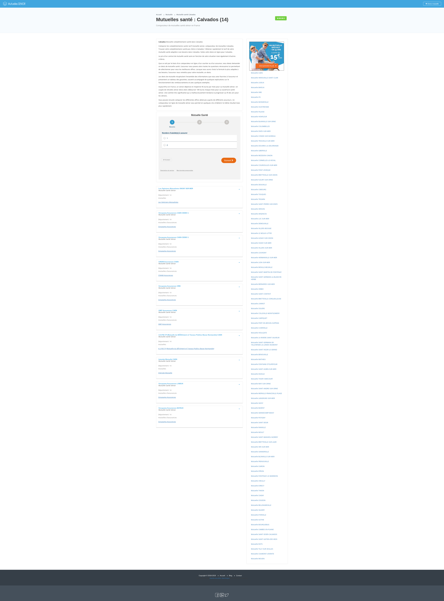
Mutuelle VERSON (258, 209)
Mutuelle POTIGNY (258, 418)
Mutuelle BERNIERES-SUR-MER (263, 284)
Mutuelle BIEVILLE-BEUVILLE (261, 267)
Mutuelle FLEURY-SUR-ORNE (262, 180)
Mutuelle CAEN (257, 73)
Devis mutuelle (433, 4)
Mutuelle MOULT (257, 432)
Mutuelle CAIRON (258, 466)
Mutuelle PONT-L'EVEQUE (260, 170)
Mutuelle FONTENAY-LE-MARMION (264, 476)
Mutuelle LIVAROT (258, 303)
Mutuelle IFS (256, 97)
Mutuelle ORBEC (257, 289)
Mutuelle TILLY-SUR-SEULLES (262, 549)
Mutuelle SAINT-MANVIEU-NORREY (264, 437)
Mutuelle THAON (257, 490)
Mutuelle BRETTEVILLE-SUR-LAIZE (264, 442)
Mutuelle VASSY (257, 403)
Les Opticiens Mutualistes (168, 202)
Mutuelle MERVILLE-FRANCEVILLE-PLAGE (266, 393)
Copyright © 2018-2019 (207, 575)
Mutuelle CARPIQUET (259, 318)
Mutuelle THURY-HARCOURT (262, 379)
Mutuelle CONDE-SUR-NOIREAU (263, 136)
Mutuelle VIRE (256, 92)
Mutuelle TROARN (258, 199)
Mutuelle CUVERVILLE (259, 328)
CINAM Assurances (165, 275)
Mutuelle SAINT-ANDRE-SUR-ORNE (264, 388)
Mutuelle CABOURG (258, 189)
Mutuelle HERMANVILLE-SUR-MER (264, 257)
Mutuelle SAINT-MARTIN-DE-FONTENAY (266, 272)
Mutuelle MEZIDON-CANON (261, 155)
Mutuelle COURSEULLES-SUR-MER (264, 165)
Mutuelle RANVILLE (258, 427)
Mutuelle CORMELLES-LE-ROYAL (263, 160)
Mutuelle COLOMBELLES (260, 126)
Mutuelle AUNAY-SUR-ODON (262, 238)
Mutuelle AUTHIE (257, 520)
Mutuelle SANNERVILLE (260, 452)
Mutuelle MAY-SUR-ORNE (261, 384)
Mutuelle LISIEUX (257, 82)
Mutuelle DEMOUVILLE (259, 223)
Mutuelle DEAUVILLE (259, 185)
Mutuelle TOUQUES (258, 194)
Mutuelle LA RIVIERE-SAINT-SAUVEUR (265, 337)
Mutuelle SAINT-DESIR (259, 422)
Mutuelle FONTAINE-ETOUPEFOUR (264, 364)
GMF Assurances (164, 324)
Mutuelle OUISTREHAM (260, 107)
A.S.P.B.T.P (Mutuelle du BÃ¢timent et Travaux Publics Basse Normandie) (186, 348)
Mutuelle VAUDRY (258, 510)
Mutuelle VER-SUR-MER (260, 447)
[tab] (199, 189)
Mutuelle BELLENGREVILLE (261, 505)
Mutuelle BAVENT (258, 408)
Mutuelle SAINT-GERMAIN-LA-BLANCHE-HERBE (266, 278)
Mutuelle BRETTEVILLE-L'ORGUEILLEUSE (266, 299)
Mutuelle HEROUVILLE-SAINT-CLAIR (264, 78)
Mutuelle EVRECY (257, 486)
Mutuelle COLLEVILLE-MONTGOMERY (265, 313)
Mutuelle (169, 14)
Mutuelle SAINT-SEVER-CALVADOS (264, 534)
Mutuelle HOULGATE (259, 333)
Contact (239, 575)
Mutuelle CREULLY (258, 481)
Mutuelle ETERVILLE (258, 515)
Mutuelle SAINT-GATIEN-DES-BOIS (264, 539)
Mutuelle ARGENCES (259, 214)
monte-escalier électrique (220, 578)
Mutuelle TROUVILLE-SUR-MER (262, 141)
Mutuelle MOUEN (258, 558)
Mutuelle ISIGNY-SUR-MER (261, 243)
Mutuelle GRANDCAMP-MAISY (262, 413)
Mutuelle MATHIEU (258, 359)
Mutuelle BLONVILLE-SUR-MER (262, 456)
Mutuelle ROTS (257, 544)
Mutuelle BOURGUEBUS (260, 524)
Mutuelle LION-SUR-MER (260, 262)
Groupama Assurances (167, 227)
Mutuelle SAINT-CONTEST (261, 294)
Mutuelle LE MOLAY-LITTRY (261, 233)
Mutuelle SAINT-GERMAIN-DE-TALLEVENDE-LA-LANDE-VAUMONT (264, 343)
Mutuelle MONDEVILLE (259, 102)
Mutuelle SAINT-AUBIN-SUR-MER (263, 369)
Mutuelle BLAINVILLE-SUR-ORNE (263, 121)
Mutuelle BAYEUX (257, 87)
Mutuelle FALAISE (257, 112)
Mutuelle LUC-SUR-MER (260, 219)
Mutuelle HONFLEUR (259, 116)
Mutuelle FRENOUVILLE (260, 461)
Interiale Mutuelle (165, 373)
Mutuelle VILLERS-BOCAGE (261, 228)
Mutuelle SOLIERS (258, 308)
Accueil (159, 14)
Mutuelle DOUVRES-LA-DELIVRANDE (265, 146)
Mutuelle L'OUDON (258, 500)
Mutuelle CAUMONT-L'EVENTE (262, 554)
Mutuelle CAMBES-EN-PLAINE (262, 529)
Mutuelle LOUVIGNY (258, 253)
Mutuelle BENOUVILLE (259, 354)
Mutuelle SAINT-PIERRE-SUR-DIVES (264, 204)
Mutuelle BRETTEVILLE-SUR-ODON (264, 175)
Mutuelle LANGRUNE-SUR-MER (263, 398)
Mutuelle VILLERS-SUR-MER (261, 248)
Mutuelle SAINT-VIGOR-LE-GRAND (264, 350)
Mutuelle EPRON (257, 471)
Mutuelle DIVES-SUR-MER (261, 131)
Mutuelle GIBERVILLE (259, 150)
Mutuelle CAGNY (257, 495)
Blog (230, 575)
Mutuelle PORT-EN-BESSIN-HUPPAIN (265, 323)
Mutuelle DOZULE (258, 374)
